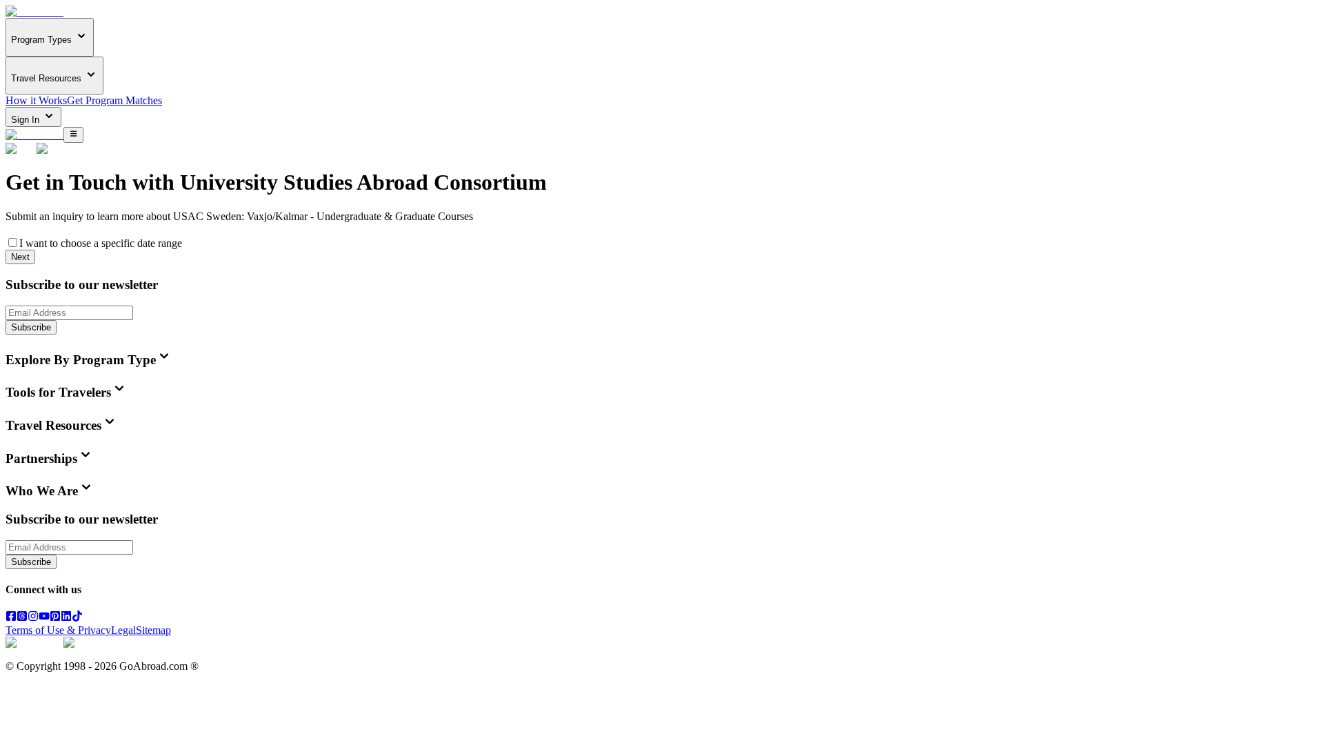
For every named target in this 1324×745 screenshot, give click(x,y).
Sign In (26, 120)
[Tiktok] (77, 618)
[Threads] (22, 618)
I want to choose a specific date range (100, 243)
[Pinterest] (55, 618)
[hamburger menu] (73, 134)
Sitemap (153, 630)
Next (20, 257)
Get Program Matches (114, 100)
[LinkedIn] (66, 618)
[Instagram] (33, 618)
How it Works (36, 100)
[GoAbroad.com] (34, 11)
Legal (123, 630)
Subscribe (31, 327)
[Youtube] (44, 618)
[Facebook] (11, 618)
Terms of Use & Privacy (58, 630)
